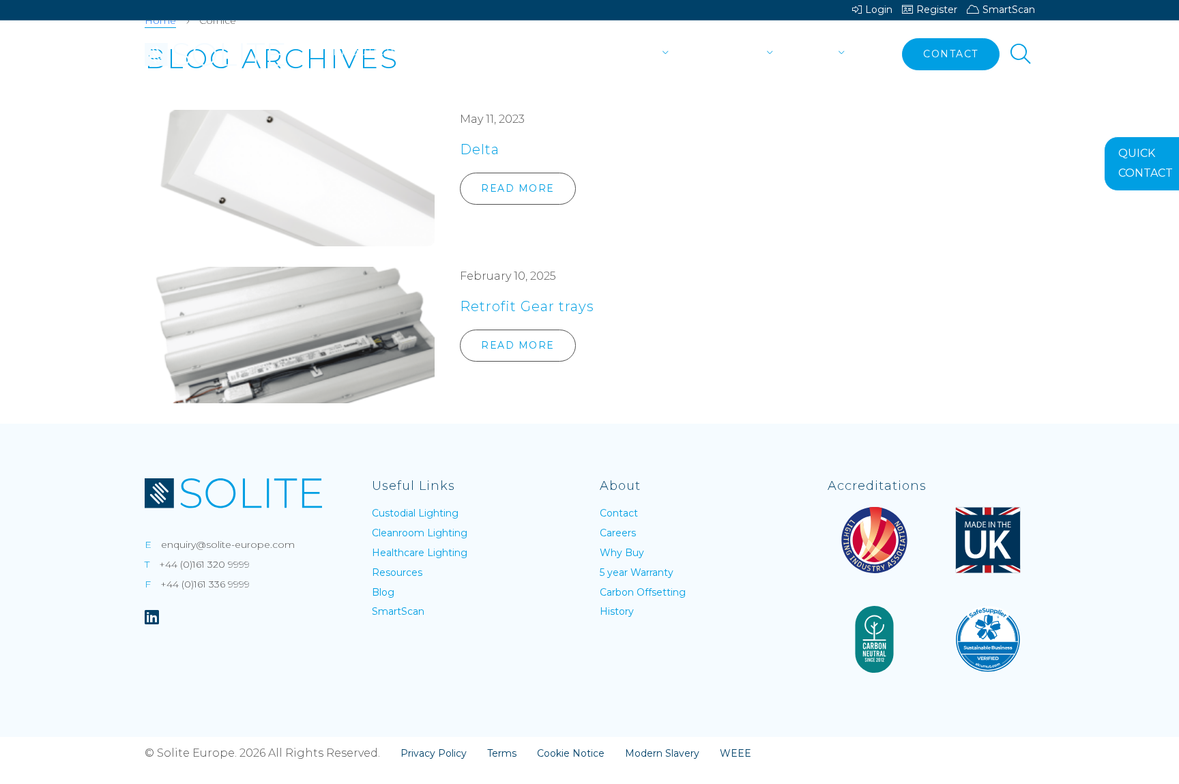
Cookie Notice (571, 753)
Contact (950, 54)
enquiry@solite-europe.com (228, 544)
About (813, 52)
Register (936, 9)
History (617, 611)
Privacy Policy (434, 753)
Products (365, 52)
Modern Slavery (662, 753)
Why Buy (622, 553)
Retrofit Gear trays (527, 306)
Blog (383, 592)
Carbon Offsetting (643, 592)
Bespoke (513, 52)
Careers (618, 533)
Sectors (442, 52)
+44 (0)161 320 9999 (204, 564)
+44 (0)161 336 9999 (205, 584)
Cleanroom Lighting (419, 533)
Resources (725, 52)
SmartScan (1008, 9)
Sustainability (609, 52)
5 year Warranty (636, 572)
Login (878, 9)
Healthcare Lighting (419, 553)
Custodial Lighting (415, 513)
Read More (518, 188)
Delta (479, 149)
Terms (501, 753)
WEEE (735, 753)
